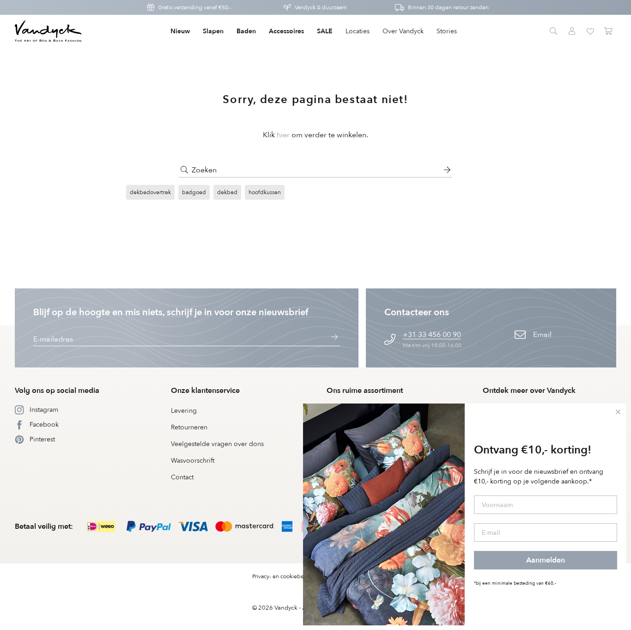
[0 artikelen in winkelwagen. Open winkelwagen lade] (608, 31)
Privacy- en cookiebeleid (283, 576)
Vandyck (285, 608)
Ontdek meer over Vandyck (529, 390)
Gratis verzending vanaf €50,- (194, 7)
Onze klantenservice (205, 390)
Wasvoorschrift (192, 460)
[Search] (553, 31)
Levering (184, 410)
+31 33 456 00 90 (432, 335)
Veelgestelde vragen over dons (217, 444)
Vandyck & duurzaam (321, 7)
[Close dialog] (618, 411)
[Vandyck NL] (48, 31)
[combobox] (315, 170)
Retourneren (189, 427)
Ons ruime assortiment (365, 390)
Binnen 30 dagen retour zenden (448, 7)
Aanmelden (545, 560)
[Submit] (184, 170)
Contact (182, 477)
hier (283, 135)
